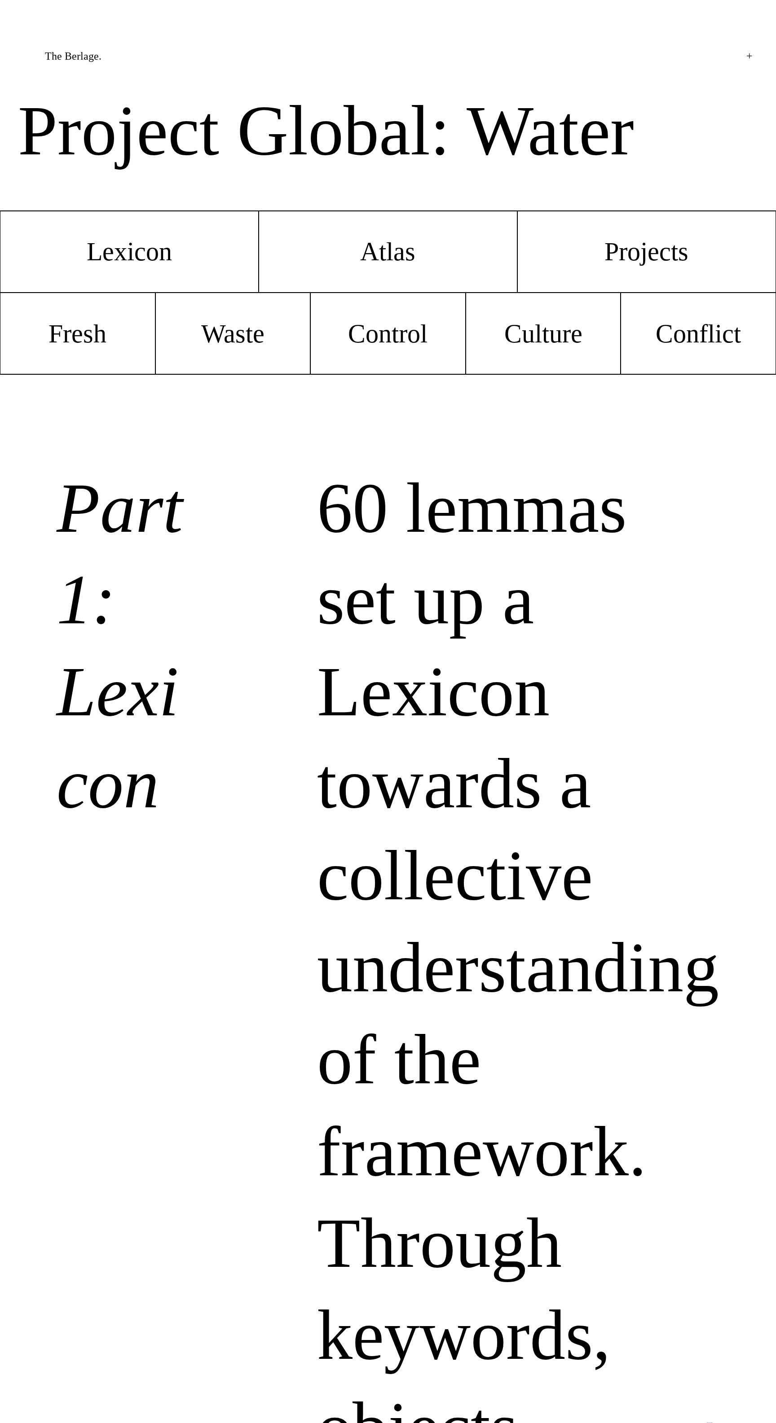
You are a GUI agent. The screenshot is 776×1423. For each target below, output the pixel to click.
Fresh (77, 334)
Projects (646, 251)
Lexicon (129, 251)
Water (550, 131)
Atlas (387, 251)
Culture (543, 334)
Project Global (224, 131)
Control (388, 334)
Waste (233, 334)
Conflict (698, 334)
